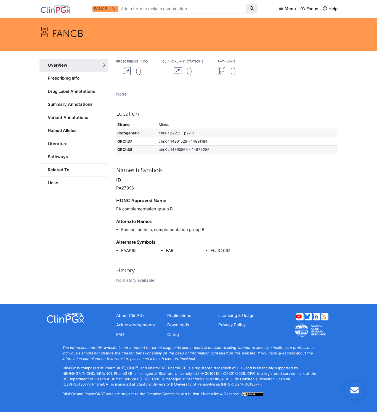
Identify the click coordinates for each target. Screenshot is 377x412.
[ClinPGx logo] (73, 318)
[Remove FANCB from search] (114, 9)
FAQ (120, 334)
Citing (173, 334)
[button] (287, 9)
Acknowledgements (135, 324)
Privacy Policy (232, 324)
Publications (179, 315)
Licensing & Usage (236, 315)
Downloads (178, 324)
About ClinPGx (130, 315)
